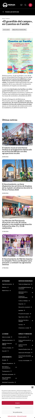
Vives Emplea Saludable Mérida (25, 356)
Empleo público (23, 337)
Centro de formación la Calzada (25, 341)
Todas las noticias (12, 12)
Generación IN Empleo (24, 352)
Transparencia (6, 371)
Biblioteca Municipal (19, 29)
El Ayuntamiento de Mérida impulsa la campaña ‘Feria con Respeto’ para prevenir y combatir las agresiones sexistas (17, 262)
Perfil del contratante (7, 374)
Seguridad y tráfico (23, 317)
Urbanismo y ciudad (24, 327)
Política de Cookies (12, 416)
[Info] (21, 5)
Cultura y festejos (6, 347)
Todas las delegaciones (24, 284)
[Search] (25, 5)
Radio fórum (5, 290)
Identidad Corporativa (8, 382)
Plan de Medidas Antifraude (6, 378)
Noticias (8, 18)
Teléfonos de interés (7, 340)
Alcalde (4, 360)
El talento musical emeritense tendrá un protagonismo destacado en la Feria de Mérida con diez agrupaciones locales (17, 150)
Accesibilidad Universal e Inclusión (25, 288)
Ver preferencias (17, 412)
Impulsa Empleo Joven (24, 349)
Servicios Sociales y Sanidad (24, 321)
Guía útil (4, 351)
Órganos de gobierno (7, 363)
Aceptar (17, 403)
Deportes (21, 303)
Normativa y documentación (6, 367)
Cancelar (17, 407)
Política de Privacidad (21, 416)
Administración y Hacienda (23, 292)
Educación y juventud (24, 307)
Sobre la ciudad (6, 337)
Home (3, 18)
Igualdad (21, 310)
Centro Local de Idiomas (23, 345)
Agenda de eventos (7, 284)
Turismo (21, 324)
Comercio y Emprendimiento (23, 297)
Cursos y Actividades (24, 360)
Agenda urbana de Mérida (7, 344)
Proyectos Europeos (24, 313)
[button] (32, 387)
